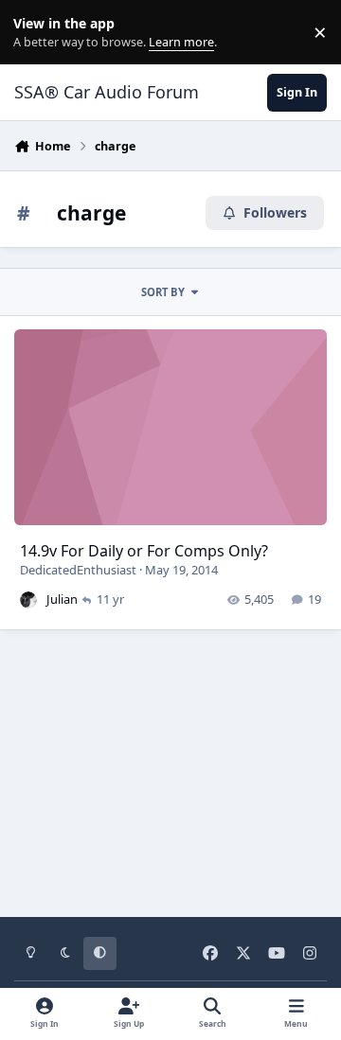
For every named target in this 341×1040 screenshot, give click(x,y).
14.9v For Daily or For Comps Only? (144, 550)
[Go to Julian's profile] (28, 599)
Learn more (36, 33)
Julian (62, 599)
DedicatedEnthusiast (78, 569)
